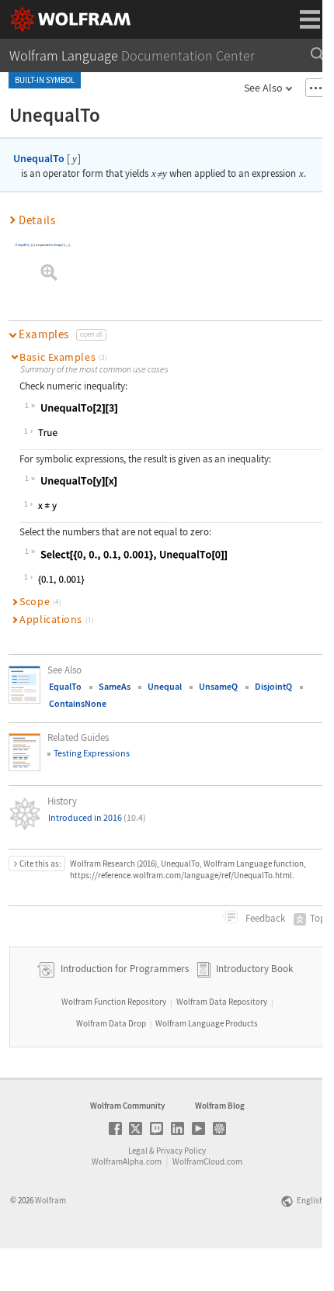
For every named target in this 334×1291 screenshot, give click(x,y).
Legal (138, 1150)
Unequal (58, 244)
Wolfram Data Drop (111, 1023)
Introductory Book (254, 968)
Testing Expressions (92, 753)
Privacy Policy (181, 1150)
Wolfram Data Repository (221, 1001)
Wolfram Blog (220, 1105)
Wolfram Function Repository (113, 1001)
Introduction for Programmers (123, 968)
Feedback (264, 918)
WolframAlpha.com (127, 1161)
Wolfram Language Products (206, 1023)
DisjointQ (273, 686)
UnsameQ (218, 686)
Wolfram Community (127, 1105)
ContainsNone (77, 703)
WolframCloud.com (207, 1161)
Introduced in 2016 (97, 817)
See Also (263, 88)
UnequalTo (38, 158)
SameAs (114, 686)
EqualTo (65, 686)
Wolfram (50, 1200)
